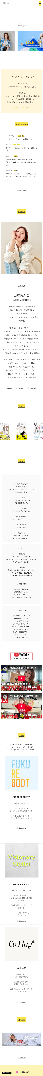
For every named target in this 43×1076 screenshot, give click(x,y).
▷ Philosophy (32, 388)
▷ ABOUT (9, 388)
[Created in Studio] (6, 1073)
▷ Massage (19, 388)
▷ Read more (21, 190)
